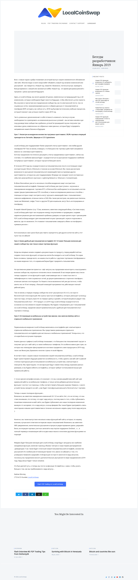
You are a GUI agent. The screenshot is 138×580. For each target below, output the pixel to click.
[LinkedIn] (120, 577)
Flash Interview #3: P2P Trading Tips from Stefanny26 (29, 552)
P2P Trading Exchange (57, 23)
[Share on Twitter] (19, 494)
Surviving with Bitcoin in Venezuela (66, 551)
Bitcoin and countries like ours (102, 551)
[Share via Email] (39, 494)
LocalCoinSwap (33, 477)
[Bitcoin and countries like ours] (106, 533)
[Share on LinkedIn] (32, 494)
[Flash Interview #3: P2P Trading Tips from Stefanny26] (31, 533)
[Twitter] (106, 577)
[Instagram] (112, 577)
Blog (43, 23)
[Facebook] (109, 577)
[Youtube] (117, 577)
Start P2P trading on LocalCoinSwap (50, 484)
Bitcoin (55, 548)
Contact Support (77, 23)
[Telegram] (114, 577)
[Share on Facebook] (25, 494)
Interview (18, 548)
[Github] (122, 577)
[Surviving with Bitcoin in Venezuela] (69, 533)
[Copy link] (45, 494)
